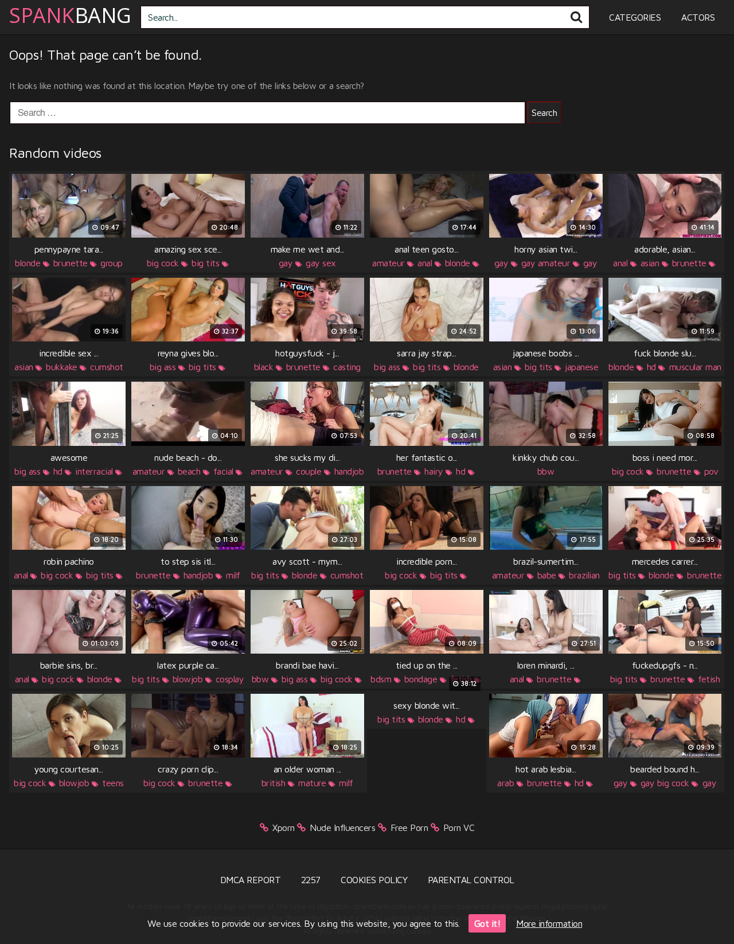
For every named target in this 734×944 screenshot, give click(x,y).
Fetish (709, 679)
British (273, 783)
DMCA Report (250, 880)
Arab (505, 783)
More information (549, 923)
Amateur (388, 263)
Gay (286, 263)
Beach (189, 471)
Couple (308, 471)
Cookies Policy (374, 880)
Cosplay (230, 679)
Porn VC (459, 827)
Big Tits (205, 263)
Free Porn (409, 827)
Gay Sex (321, 263)
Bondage (421, 679)
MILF (233, 575)
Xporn (283, 827)
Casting (347, 367)
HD (651, 367)
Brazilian (584, 575)
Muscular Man (695, 367)
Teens (113, 783)
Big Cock (163, 263)
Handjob (349, 471)
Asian (650, 263)
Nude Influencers (342, 827)
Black (264, 367)
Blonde (27, 263)
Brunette (70, 263)
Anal (424, 263)
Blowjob (188, 679)
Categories (635, 17)
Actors (698, 17)
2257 (311, 880)
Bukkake (61, 367)
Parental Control (471, 880)
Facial (223, 471)
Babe (546, 575)
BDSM (380, 679)
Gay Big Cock (665, 783)
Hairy (433, 471)
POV (711, 471)
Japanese (581, 367)
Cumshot (106, 367)
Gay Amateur (546, 263)
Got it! (487, 923)
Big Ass (163, 367)
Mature (312, 783)
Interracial (94, 471)
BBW (546, 471)
